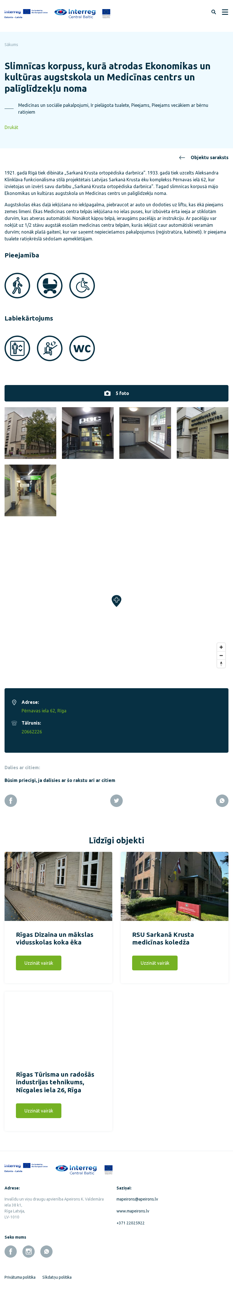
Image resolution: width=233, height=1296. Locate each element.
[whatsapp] (46, 1251)
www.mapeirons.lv (132, 1211)
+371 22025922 (130, 1223)
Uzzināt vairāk (38, 963)
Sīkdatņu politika (57, 1277)
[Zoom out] (221, 655)
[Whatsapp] (222, 800)
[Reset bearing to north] (221, 664)
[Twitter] (116, 800)
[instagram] (28, 1251)
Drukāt (11, 127)
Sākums (11, 44)
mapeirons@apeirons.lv (137, 1199)
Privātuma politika (20, 1277)
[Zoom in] (221, 647)
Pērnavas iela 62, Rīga (44, 710)
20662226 (32, 731)
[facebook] (11, 1251)
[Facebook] (11, 800)
